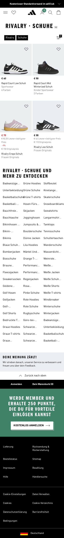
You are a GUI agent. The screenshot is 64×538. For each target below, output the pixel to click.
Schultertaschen (53, 238)
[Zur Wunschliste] (14, 12)
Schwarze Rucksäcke (29, 334)
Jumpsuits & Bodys (31, 225)
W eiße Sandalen (49, 266)
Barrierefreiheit (40, 512)
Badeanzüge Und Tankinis (10, 184)
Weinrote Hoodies (49, 259)
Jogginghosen (31, 217)
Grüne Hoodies (32, 183)
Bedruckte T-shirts (11, 320)
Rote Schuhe (30, 306)
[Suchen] (50, 12)
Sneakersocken (12, 279)
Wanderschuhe (53, 245)
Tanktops (49, 224)
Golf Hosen (9, 293)
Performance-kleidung (31, 266)
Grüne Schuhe (31, 190)
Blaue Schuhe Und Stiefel (11, 245)
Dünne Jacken (31, 238)
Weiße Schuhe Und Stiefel (52, 279)
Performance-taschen (31, 273)
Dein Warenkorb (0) (42, 384)
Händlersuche (39, 477)
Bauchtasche (10, 217)
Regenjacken (31, 279)
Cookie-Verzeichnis (42, 503)
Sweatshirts (51, 211)
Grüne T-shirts (32, 197)
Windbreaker (51, 299)
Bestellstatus (10, 459)
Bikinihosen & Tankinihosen (11, 225)
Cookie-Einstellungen (14, 494)
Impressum (9, 468)
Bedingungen (10, 521)
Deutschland (37, 533)
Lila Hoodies (30, 245)
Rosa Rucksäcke (29, 286)
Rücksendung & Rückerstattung (40, 448)
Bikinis (7, 238)
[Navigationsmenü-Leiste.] (5, 12)
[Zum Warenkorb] (58, 12)
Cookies (7, 503)
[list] (26, 37)
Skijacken (29, 211)
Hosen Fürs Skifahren (30, 204)
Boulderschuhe (32, 231)
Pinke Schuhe (31, 293)
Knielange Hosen (49, 191)
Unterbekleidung (13, 190)
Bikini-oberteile (8, 232)
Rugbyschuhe (31, 313)
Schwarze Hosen (29, 327)
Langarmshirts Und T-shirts (52, 218)
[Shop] (32, 14)
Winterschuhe (52, 306)
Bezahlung (38, 468)
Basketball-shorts (10, 204)
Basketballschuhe (13, 197)
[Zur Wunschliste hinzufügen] (26, 49)
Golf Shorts (9, 313)
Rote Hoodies (31, 299)
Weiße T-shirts (52, 293)
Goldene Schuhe (7, 286)
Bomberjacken (11, 252)
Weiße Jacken (52, 272)
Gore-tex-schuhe (29, 320)
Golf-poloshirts (9, 307)
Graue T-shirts (11, 334)
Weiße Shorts (51, 286)
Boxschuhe (9, 258)
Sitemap (36, 459)
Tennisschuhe (52, 231)
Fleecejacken (10, 272)
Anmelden (16, 384)
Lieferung (8, 447)
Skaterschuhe (52, 197)
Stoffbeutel (50, 183)
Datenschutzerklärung (15, 512)
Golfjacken (9, 299)
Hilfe (5, 477)
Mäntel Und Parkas (30, 252)
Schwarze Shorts (29, 341)
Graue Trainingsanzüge (13, 341)
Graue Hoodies (11, 327)
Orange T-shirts (29, 259)
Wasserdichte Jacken (52, 252)
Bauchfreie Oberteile (9, 211)
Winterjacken (51, 313)
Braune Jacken (7, 266)
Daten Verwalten (40, 494)
